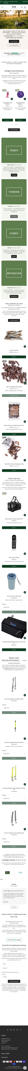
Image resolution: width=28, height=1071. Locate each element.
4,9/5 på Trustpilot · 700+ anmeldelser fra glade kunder (14, 2)
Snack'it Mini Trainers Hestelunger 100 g (14, 464)
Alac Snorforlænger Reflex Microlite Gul (14, 742)
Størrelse (4, 604)
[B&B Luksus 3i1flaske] (14, 542)
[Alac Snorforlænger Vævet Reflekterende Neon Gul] (14, 773)
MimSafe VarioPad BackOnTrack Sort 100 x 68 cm (14, 642)
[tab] (2, 554)
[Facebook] (7, 1029)
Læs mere (5, 901)
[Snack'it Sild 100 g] (14, 335)
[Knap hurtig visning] (12, 99)
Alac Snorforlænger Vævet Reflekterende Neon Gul (14, 789)
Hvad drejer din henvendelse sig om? (10, 972)
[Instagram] (10, 1029)
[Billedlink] (7, 872)
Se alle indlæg (13, 886)
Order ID (5, 968)
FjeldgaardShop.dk (16, 1066)
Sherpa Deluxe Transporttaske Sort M (14, 519)
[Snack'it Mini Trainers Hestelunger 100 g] (14, 449)
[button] (2, 7)
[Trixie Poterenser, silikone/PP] (14, 581)
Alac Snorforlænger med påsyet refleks (14, 699)
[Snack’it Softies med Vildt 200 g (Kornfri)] (14, 410)
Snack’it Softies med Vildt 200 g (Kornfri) (14, 425)
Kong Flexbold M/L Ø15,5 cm (20, 103)
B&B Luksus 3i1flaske (14, 557)
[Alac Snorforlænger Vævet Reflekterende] (14, 818)
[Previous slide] (12, 124)
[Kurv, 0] (25, 7)
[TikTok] (14, 1029)
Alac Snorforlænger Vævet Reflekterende (14, 833)
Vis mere (14, 907)
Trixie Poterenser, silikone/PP (14, 596)
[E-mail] (17, 1029)
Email (4, 964)
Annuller (5, 976)
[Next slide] (16, 124)
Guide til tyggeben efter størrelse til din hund (13, 890)
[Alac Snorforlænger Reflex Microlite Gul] (14, 727)
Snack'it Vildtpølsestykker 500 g (14, 386)
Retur (4, 974)
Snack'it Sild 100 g (14, 350)
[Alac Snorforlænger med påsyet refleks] (14, 684)
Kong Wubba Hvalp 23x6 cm (7, 103)
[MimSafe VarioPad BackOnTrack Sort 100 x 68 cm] (14, 627)
